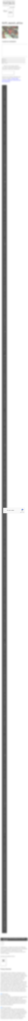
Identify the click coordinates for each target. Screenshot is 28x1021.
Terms (23, 512)
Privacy (21, 512)
